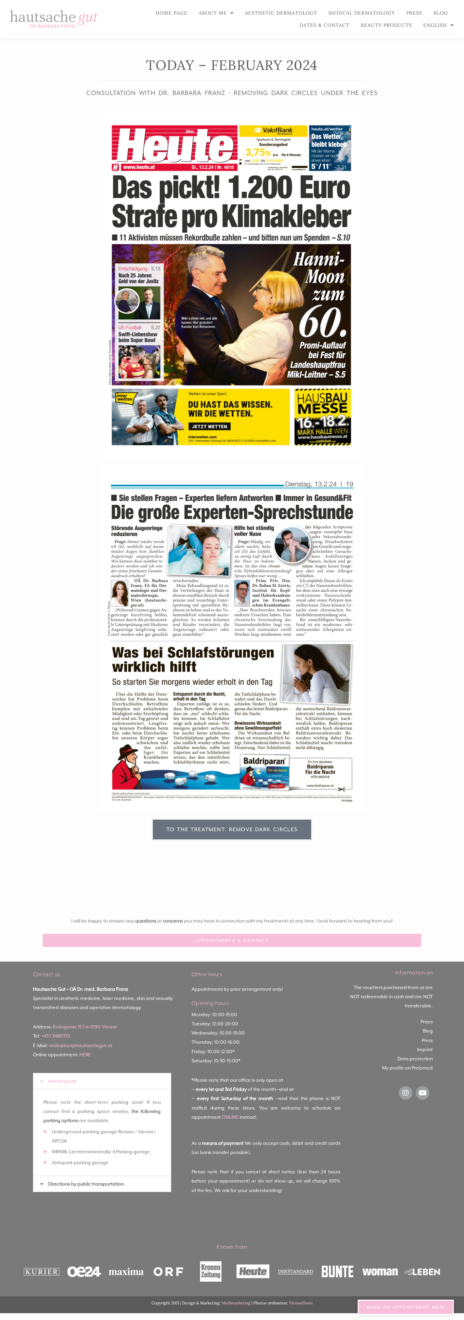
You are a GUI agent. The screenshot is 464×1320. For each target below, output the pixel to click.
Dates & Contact (325, 25)
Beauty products (386, 25)
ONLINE (230, 1117)
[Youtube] (422, 1093)
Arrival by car (62, 1081)
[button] (102, 1081)
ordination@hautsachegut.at (80, 1045)
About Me (213, 13)
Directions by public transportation (86, 1184)
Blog (440, 13)
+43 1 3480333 (55, 1036)
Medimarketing (235, 1302)
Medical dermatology (361, 13)
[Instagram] (405, 1093)
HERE (85, 1054)
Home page (172, 13)
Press (414, 13)
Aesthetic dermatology (281, 13)
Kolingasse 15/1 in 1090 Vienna (85, 1026)
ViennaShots (301, 1302)
